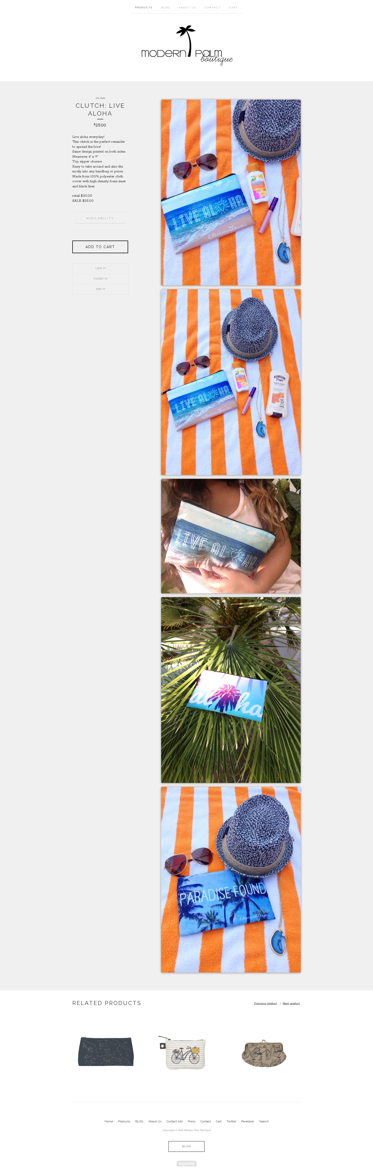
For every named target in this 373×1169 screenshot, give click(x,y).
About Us (187, 7)
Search (264, 1121)
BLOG (165, 7)
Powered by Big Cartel (187, 1163)
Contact (213, 7)
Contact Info (174, 1121)
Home (109, 1121)
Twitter (231, 1121)
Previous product (265, 1003)
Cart (233, 7)
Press (191, 1121)
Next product (291, 1003)
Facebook (247, 1121)
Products (143, 7)
